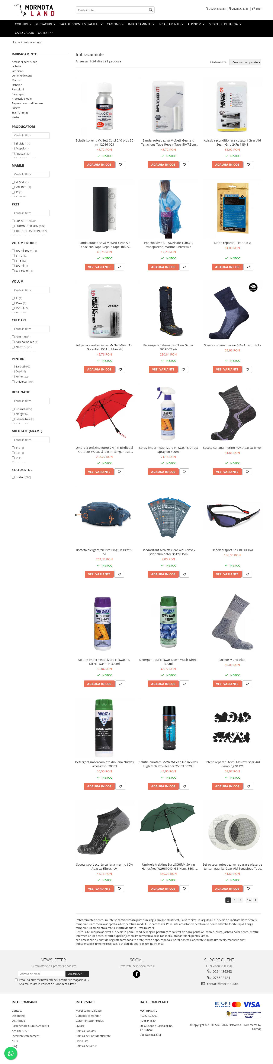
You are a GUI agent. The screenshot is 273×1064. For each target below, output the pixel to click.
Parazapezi (18, 94)
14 (249, 900)
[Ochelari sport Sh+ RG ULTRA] (232, 516)
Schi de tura (23, 419)
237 (18, 453)
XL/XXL (20, 182)
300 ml (20, 265)
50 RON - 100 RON (27, 226)
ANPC (15, 1041)
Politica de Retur (86, 1046)
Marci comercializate (89, 1010)
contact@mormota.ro (222, 983)
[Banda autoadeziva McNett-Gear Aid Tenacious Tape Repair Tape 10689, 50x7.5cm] (104, 209)
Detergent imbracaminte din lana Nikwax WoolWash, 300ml (104, 764)
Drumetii (21, 409)
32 (17, 192)
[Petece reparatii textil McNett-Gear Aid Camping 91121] (232, 728)
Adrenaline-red (25, 342)
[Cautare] (151, 9)
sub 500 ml (22, 271)
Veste (15, 117)
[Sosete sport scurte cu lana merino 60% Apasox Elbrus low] (104, 830)
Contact (17, 1010)
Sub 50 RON (23, 221)
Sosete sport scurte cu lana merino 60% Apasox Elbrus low (104, 866)
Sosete (16, 108)
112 (18, 448)
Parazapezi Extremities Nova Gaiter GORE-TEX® (168, 347)
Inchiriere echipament (25, 1036)
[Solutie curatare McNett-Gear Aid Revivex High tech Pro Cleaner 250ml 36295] (168, 728)
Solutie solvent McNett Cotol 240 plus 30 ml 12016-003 (104, 142)
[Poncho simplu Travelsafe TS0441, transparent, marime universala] (168, 209)
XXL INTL (21, 187)
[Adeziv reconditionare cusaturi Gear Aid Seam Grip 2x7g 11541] (232, 106)
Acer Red (21, 337)
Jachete (16, 66)
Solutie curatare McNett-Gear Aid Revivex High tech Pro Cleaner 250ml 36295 (168, 764)
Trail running (20, 112)
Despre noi (18, 1016)
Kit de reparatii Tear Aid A (232, 243)
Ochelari (17, 85)
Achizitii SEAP (20, 1031)
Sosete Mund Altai (232, 660)
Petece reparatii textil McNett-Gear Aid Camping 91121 (232, 764)
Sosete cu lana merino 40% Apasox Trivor (232, 448)
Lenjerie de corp (22, 75)
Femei (19, 376)
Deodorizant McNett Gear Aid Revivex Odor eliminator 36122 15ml (168, 552)
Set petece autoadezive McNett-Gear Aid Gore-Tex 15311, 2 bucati (104, 347)
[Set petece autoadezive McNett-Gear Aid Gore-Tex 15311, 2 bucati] (104, 311)
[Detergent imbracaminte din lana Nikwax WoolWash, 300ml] (104, 728)
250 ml (20, 308)
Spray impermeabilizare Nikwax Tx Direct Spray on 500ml (168, 450)
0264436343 (222, 971)
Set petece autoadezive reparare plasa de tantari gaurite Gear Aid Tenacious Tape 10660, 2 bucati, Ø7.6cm (232, 866)
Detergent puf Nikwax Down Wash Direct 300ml (168, 662)
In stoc (20, 477)
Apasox (20, 153)
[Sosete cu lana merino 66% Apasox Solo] (232, 311)
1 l (17, 298)
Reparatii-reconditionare (27, 103)
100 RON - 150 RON (28, 231)
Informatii (85, 1002)
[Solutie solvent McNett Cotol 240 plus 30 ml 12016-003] (104, 106)
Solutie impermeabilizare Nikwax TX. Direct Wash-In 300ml (104, 662)
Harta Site (82, 1041)
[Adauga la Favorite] (120, 164)
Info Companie (25, 1002)
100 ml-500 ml (24, 250)
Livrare (80, 1026)
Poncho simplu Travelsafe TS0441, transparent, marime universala (168, 245)
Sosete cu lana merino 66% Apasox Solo (232, 345)
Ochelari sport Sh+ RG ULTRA (232, 550)
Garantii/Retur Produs (90, 1021)
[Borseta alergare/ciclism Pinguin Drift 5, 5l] (104, 516)
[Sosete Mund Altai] (232, 622)
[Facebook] (136, 974)
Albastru (21, 347)
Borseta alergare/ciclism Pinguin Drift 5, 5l (104, 552)
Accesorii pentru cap (24, 62)
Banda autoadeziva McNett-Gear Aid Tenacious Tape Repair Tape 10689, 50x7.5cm (104, 245)
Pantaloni (18, 89)
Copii (19, 371)
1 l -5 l (19, 261)
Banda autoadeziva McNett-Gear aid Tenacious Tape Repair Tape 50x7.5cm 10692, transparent (168, 142)
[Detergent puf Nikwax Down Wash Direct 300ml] (168, 622)
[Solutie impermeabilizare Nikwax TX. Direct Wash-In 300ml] (104, 621)
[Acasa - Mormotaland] (33, 10)
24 (17, 458)
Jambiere (17, 71)
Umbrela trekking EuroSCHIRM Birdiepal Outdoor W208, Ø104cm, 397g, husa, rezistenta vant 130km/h (104, 450)
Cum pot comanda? (88, 1016)
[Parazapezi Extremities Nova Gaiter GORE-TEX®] (168, 311)
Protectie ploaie (22, 98)
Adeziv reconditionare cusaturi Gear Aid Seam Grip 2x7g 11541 (232, 142)
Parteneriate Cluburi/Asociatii (30, 1026)
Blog (14, 1046)
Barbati (20, 366)
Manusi (16, 80)
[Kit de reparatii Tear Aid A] (232, 209)
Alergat (20, 414)
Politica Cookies (86, 1031)
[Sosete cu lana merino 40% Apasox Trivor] (232, 413)
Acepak (20, 148)
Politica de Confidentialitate (58, 984)
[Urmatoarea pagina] (255, 900)
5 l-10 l (19, 255)
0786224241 (222, 977)
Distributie (18, 1021)
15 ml (19, 303)
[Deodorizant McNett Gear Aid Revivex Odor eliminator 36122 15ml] (168, 516)
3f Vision (21, 143)
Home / (17, 42)
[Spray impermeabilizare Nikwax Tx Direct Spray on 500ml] (168, 413)
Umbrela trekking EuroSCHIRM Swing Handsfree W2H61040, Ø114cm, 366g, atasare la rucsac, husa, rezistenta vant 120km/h (168, 866)
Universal (21, 382)
